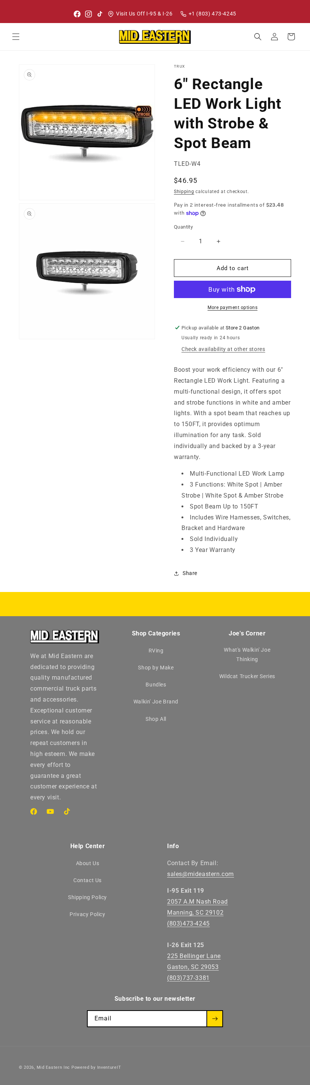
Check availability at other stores (223, 349)
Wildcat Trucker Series (247, 676)
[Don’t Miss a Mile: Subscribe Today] (214, 1018)
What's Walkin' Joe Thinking (247, 654)
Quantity (183, 227)
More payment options (232, 307)
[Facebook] (77, 14)
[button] (16, 36)
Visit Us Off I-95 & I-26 (144, 14)
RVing (156, 651)
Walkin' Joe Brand (155, 702)
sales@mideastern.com (200, 874)
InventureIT (109, 1067)
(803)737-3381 (188, 977)
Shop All (156, 719)
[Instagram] (88, 14)
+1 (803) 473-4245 (212, 14)
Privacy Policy (87, 914)
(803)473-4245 (188, 923)
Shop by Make (156, 668)
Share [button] (190, 573)
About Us (87, 863)
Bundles (156, 685)
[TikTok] (99, 14)
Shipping (184, 191)
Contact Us (87, 880)
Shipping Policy (87, 897)
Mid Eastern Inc (53, 1067)
